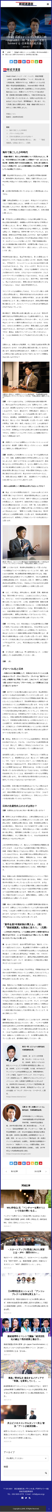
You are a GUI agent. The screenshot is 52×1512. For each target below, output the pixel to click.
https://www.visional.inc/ (16, 1097)
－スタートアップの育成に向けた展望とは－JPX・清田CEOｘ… (26, 1251)
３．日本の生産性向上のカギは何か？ (19, 136)
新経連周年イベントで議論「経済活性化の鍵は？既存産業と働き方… (26, 1337)
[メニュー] (48, 4)
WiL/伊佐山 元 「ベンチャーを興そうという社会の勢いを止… (26, 1209)
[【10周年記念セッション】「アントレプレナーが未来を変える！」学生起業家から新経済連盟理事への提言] (26, 1282)
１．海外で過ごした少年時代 (16, 130)
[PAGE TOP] (49, 1509)
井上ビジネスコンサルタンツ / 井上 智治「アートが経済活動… (26, 1424)
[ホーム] (3, 52)
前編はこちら (11, 114)
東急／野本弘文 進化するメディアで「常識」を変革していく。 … (26, 1379)
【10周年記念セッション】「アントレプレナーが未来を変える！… (26, 1292)
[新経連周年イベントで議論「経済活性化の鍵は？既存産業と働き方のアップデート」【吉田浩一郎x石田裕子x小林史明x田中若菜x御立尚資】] (26, 1327)
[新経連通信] (26, 3)
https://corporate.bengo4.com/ (18, 1154)
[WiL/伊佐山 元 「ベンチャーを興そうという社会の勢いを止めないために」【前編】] (26, 1199)
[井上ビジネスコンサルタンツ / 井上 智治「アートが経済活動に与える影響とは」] (26, 1414)
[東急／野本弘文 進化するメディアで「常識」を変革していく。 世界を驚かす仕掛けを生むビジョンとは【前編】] (26, 1369)
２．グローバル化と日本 (15, 133)
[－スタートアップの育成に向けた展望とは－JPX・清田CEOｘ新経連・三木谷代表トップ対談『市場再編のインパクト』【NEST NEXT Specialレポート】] (26, 1240)
